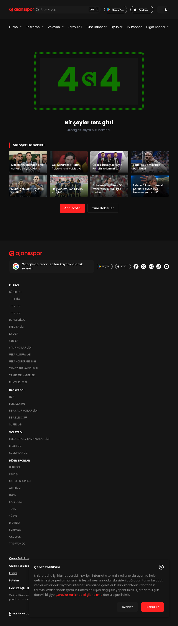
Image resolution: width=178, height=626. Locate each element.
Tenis (12, 509)
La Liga (13, 333)
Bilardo (14, 523)
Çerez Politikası (19, 558)
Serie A (13, 340)
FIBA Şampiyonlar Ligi (23, 410)
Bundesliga (17, 320)
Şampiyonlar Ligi (20, 347)
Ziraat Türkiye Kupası (23, 368)
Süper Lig (15, 292)
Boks (12, 495)
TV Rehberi (134, 27)
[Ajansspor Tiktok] (158, 266)
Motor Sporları (20, 481)
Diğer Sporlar (155, 27)
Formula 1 (75, 27)
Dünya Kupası (18, 382)
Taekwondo (17, 543)
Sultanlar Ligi (18, 453)
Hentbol (14, 467)
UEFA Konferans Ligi (22, 361)
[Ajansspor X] (143, 266)
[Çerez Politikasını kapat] (161, 567)
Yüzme (13, 516)
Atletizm (15, 488)
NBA (11, 397)
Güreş (13, 474)
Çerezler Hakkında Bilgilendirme (79, 595)
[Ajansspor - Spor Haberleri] (21, 10)
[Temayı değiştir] (163, 9)
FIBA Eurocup (18, 417)
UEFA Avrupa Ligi (20, 354)
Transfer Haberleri (22, 375)
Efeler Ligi (15, 446)
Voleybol (54, 27)
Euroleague (17, 403)
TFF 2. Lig (15, 306)
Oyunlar (116, 27)
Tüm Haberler (96, 27)
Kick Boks (16, 502)
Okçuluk (15, 536)
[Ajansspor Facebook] (136, 266)
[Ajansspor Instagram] (151, 266)
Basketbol (33, 27)
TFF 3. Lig (15, 313)
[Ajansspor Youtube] (166, 266)
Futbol (13, 27)
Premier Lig (16, 327)
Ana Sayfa (72, 208)
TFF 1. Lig (14, 299)
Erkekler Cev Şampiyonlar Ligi (29, 439)
